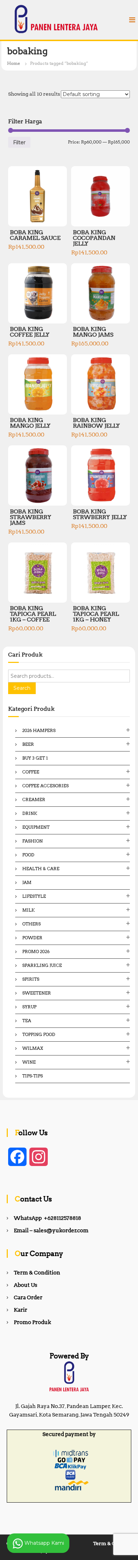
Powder (32, 937)
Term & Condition (37, 1272)
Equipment (36, 827)
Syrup (29, 1006)
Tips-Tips (32, 1076)
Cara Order (28, 1297)
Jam (26, 882)
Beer (28, 744)
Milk (28, 910)
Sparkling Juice (42, 965)
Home (13, 63)
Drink (29, 813)
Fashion (32, 841)
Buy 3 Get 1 (35, 758)
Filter (19, 142)
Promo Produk (32, 1322)
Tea (26, 1020)
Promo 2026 (36, 951)
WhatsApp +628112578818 (47, 1218)
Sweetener (36, 993)
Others (31, 924)
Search (21, 688)
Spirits (30, 979)
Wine (29, 1062)
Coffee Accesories (45, 785)
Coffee (30, 772)
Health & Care (40, 868)
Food (28, 854)
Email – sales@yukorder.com (51, 1230)
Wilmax (32, 1048)
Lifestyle (34, 896)
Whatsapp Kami (43, 1542)
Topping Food (38, 1034)
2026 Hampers (39, 730)
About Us (25, 1285)
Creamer (33, 799)
